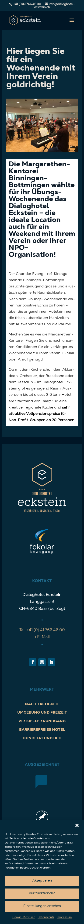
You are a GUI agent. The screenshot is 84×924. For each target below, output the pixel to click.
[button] (77, 825)
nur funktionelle (42, 893)
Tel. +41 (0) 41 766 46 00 (42, 630)
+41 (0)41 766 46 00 (27, 4)
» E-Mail (42, 637)
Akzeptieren (42, 880)
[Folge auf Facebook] (32, 662)
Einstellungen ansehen (42, 906)
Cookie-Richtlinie (23, 917)
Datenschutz (46, 917)
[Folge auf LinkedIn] (51, 662)
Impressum (64, 917)
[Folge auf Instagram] (42, 662)
